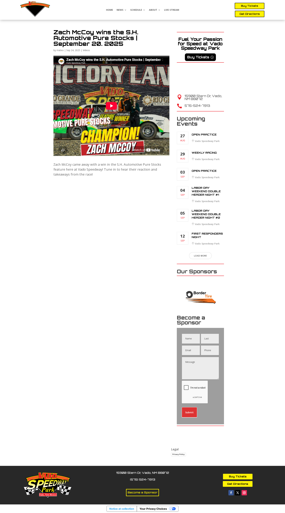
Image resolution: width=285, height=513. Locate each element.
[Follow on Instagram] (244, 492)
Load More (200, 255)
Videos (86, 50)
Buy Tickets (249, 5)
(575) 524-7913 (142, 479)
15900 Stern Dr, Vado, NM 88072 (203, 97)
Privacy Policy (178, 454)
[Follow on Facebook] (231, 492)
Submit (189, 412)
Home (109, 10)
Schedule (136, 10)
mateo (60, 50)
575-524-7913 (197, 105)
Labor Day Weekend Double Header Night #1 (206, 191)
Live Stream (171, 10)
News (120, 10)
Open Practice (204, 134)
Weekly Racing (204, 152)
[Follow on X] (237, 492)
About (153, 10)
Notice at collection (121, 508)
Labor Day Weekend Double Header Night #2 (206, 214)
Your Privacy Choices (153, 508)
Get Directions (249, 13)
